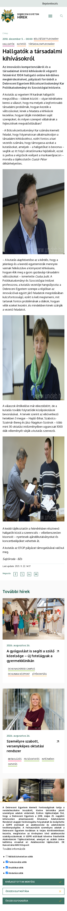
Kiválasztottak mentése (20, 881)
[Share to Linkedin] (29, 574)
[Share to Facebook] (15, 574)
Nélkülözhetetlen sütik (20, 856)
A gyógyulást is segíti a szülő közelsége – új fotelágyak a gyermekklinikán (30, 656)
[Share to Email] (36, 574)
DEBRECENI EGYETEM (28, 14)
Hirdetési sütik (15, 873)
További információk (14, 848)
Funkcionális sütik (17, 862)
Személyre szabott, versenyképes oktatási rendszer (25, 746)
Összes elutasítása (17, 891)
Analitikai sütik (15, 867)
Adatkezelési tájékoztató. (45, 842)
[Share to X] (22, 574)
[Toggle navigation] (50, 16)
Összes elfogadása (16, 900)
